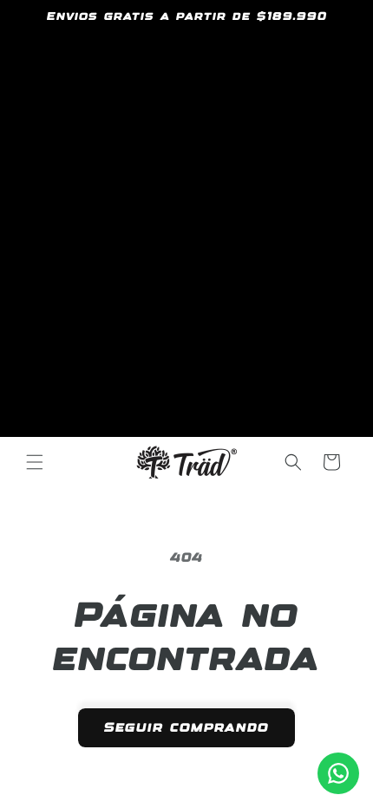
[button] (35, 462)
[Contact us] (338, 773)
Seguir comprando (186, 728)
